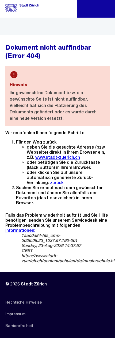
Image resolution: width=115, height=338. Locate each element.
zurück (57, 182)
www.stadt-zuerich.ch (57, 157)
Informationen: (20, 230)
